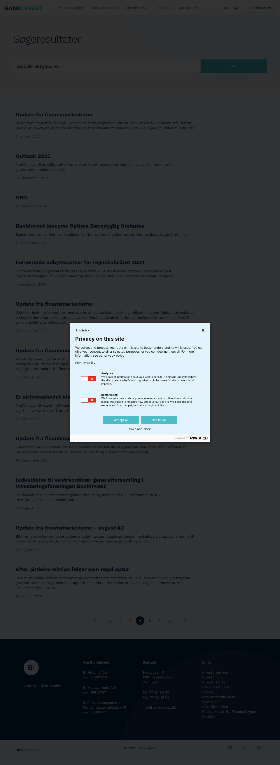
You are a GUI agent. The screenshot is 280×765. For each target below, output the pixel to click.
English (81, 330)
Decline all (159, 420)
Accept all (121, 420)
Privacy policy (85, 362)
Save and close (140, 429)
